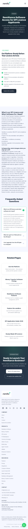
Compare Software (6, 468)
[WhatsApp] (17, 408)
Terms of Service (15, 526)
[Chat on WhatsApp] (24, 525)
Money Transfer (5, 431)
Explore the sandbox (9, 91)
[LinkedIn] (3, 408)
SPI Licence (4, 434)
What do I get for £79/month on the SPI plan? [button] (12, 236)
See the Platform (14, 266)
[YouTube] (24, 408)
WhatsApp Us (5, 497)
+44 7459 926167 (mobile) (8, 495)
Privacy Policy (7, 526)
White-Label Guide (6, 473)
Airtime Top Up (5, 441)
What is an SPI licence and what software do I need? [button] (12, 210)
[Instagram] (13, 408)
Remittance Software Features (14, 294)
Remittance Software (6, 429)
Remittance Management (7, 476)
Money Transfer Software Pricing (14, 280)
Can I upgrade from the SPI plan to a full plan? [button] (12, 243)
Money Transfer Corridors (7, 478)
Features (4, 460)
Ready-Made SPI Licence (14, 334)
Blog (3, 417)
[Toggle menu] (25, 3)
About (3, 415)
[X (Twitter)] (10, 408)
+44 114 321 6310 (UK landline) (8, 492)
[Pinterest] (20, 408)
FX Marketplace (5, 436)
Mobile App (4, 444)
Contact (3, 420)
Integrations (4, 465)
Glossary (4, 481)
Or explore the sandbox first (14, 376)
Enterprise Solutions (6, 451)
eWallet (3, 449)
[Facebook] (6, 408)
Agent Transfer (5, 446)
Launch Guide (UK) (6, 471)
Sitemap (22, 526)
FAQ (2, 483)
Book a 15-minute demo (14, 371)
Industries (4, 454)
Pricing (3, 463)
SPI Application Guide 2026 (14, 321)
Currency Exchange (6, 439)
